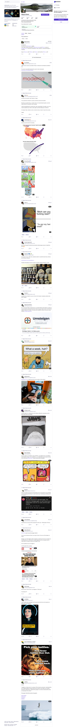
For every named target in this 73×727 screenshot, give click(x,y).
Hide (50, 72)
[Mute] (25, 633)
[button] (29, 620)
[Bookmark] (43, 54)
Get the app (12, 724)
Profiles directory (15, 721)
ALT (33, 194)
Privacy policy (6, 722)
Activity (22, 33)
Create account (61, 19)
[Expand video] (35, 633)
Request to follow (45, 14)
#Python (23, 38)
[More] (51, 54)
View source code (10, 725)
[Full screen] (37, 633)
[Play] (23, 633)
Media (26, 33)
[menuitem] (29, 620)
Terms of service (11, 722)
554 (22, 18)
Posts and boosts (24, 36)
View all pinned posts (37, 57)
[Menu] (51, 15)
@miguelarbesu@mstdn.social (26, 15)
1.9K (27, 18)
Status (12, 721)
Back (24, 1)
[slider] (30, 632)
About (9, 721)
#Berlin (27, 38)
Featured (29, 33)
